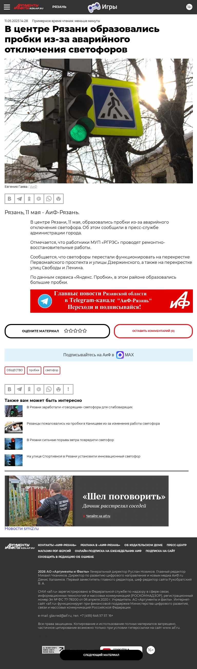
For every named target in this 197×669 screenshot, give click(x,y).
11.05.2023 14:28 (16, 21)
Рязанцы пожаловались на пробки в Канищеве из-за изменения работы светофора (93, 423)
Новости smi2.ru (22, 528)
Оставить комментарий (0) (153, 331)
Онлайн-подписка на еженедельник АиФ (108, 551)
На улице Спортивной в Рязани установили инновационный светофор (83, 456)
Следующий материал (101, 655)
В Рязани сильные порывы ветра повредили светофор (70, 440)
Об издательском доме (143, 545)
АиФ (33, 187)
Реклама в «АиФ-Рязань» (100, 545)
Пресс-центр (176, 545)
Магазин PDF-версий (54, 551)
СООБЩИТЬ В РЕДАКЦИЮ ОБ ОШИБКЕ (66, 557)
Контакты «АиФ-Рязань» (57, 545)
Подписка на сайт (160, 551)
